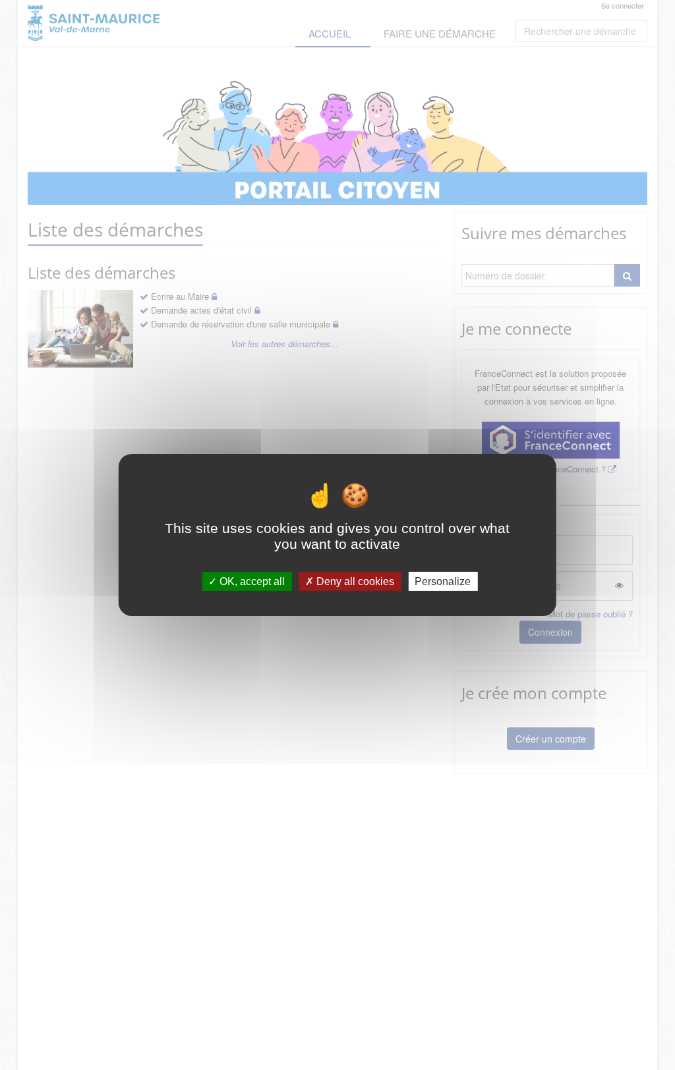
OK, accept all (251, 581)
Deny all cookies (354, 581)
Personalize (443, 581)
